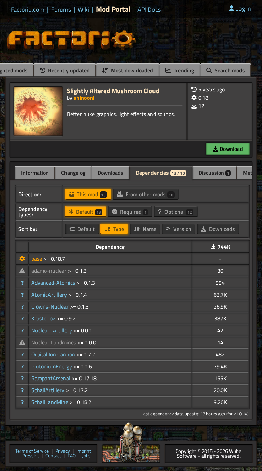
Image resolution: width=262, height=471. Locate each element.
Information (35, 173)
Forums (61, 9)
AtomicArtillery (49, 294)
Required (133, 212)
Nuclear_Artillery (52, 330)
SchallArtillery (48, 390)
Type (118, 229)
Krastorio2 (44, 318)
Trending (183, 70)
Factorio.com (27, 9)
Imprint (83, 451)
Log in (243, 8)
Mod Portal (113, 9)
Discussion (214, 173)
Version (181, 229)
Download (230, 149)
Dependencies (160, 173)
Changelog (73, 173)
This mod (90, 194)
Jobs (86, 456)
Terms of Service (32, 451)
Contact (53, 456)
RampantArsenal (51, 378)
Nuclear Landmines (54, 342)
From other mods (148, 194)
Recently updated (68, 70)
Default (88, 212)
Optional (177, 212)
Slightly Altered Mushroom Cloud (113, 91)
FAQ (72, 456)
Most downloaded (131, 70)
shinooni (84, 98)
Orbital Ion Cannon (53, 354)
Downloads (110, 173)
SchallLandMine (50, 402)
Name (148, 229)
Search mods (229, 70)
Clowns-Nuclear (50, 306)
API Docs (149, 9)
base (37, 259)
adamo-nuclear (49, 271)
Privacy (62, 451)
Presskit (30, 456)
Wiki (83, 9)
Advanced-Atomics (53, 283)
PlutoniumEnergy (52, 366)
